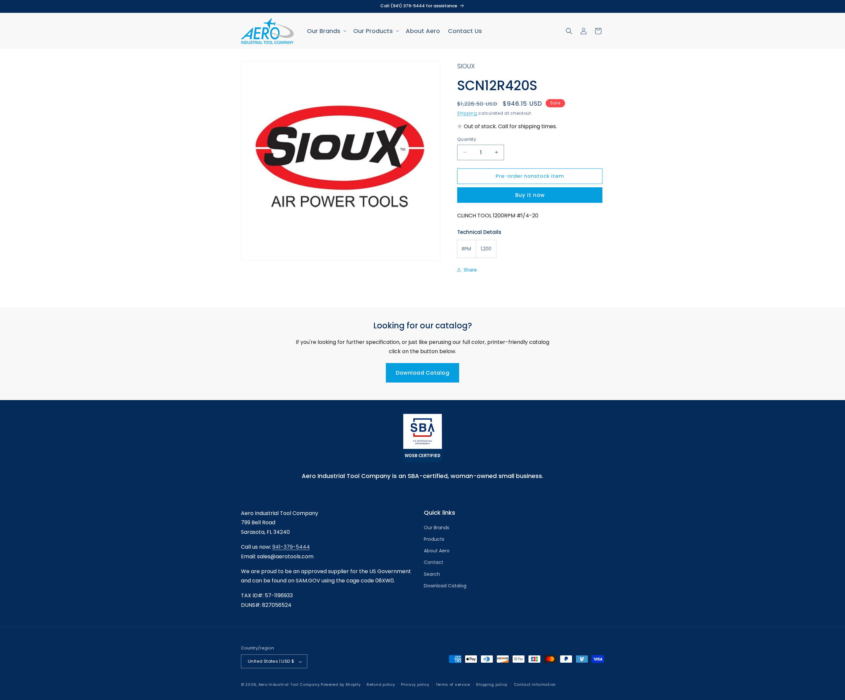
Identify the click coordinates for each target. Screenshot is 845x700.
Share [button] (470, 270)
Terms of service (453, 684)
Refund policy (381, 684)
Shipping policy (492, 684)
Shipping (467, 113)
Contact (433, 562)
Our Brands (436, 527)
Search (432, 574)
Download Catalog (422, 373)
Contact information (535, 684)
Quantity (466, 139)
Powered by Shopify (341, 684)
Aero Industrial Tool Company (289, 684)
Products (434, 539)
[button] (326, 31)
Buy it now (530, 195)
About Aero (437, 551)
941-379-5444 (291, 547)
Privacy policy (415, 684)
